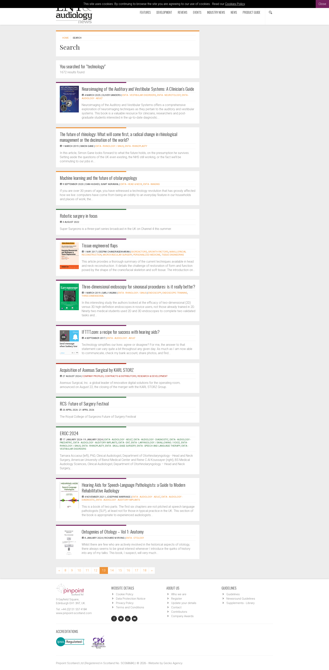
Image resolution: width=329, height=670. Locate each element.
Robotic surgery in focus (78, 215)
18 (144, 570)
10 (79, 570)
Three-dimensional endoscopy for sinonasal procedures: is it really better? (138, 286)
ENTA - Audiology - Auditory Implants (95, 442)
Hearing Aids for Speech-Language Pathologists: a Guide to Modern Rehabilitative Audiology (133, 487)
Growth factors (158, 251)
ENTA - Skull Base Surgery (120, 446)
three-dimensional (93, 296)
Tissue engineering (173, 254)
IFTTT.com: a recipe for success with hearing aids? (121, 331)
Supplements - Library (240, 603)
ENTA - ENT (124, 442)
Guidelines (233, 594)
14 (112, 570)
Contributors (179, 611)
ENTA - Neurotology (169, 95)
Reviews (182, 12)
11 (87, 570)
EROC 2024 (69, 433)
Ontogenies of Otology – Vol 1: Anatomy (113, 531)
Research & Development (152, 376)
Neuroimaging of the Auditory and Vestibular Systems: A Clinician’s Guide (138, 88)
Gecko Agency (173, 663)
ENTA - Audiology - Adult (121, 338)
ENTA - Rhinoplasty (136, 146)
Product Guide (251, 12)
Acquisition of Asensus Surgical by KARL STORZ (97, 369)
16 (128, 570)
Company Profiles (93, 376)
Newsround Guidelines (240, 598)
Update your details (183, 603)
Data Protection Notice (130, 598)
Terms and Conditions (130, 607)
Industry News (216, 12)
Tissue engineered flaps (100, 245)
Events (197, 12)
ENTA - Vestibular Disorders (139, 95)
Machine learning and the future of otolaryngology (98, 177)
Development (164, 12)
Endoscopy (154, 293)
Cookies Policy (235, 4)
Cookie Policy (124, 594)
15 (120, 570)
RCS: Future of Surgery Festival (84, 403)
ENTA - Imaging (151, 184)
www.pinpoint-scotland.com (74, 613)
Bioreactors (139, 251)
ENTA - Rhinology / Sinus (109, 146)
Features (145, 12)
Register (176, 598)
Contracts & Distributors (120, 376)
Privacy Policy (124, 603)
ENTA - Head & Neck (131, 184)
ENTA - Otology (135, 538)
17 (136, 570)
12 (95, 570)
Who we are (178, 594)
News (234, 12)
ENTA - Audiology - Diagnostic (151, 439)
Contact (176, 607)
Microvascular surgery (117, 254)
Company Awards (182, 616)
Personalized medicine (147, 254)
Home (65, 38)
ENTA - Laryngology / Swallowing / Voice (155, 442)
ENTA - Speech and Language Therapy (158, 446)
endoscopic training (174, 293)
